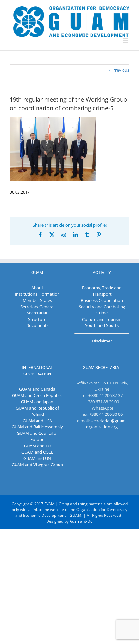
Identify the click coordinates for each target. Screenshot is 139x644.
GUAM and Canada (37, 389)
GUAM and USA (37, 421)
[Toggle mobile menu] (126, 40)
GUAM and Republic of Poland (37, 411)
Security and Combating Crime (102, 310)
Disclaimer (102, 341)
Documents (37, 325)
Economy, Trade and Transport (102, 291)
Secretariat (37, 313)
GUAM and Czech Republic (37, 395)
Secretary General (37, 307)
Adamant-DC (81, 521)
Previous (120, 70)
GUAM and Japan (37, 401)
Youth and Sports (102, 325)
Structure (37, 319)
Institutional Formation (37, 294)
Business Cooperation (102, 300)
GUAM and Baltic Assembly (37, 427)
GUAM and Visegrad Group (37, 464)
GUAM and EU (37, 446)
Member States (37, 300)
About (37, 288)
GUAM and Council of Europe (37, 436)
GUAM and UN (37, 458)
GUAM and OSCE (37, 452)
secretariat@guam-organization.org (106, 424)
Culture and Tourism (102, 319)
